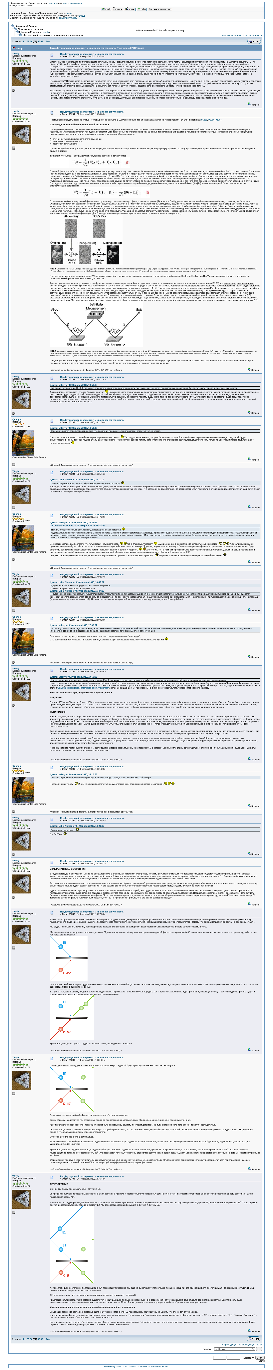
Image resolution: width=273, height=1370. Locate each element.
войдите (53, 3)
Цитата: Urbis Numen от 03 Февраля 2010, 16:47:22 (77, 582)
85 (28, 41)
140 (48, 41)
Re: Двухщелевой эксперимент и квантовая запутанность (92, 54)
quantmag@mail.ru (68, 18)
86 (31, 41)
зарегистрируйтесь (72, 3)
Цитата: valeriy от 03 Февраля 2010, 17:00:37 (73, 625)
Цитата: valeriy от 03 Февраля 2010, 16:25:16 (73, 522)
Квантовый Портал (26, 26)
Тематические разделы (30, 29)
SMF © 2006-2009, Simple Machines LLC (149, 1366)
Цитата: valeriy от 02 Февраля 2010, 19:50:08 (73, 385)
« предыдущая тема (232, 35)
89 (42, 41)
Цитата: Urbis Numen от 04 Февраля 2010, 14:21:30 (77, 826)
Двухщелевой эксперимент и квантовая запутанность (53, 35)
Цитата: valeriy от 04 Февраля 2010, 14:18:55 (73, 774)
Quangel (16, 419)
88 (39, 41)
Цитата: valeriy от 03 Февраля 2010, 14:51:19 (73, 428)
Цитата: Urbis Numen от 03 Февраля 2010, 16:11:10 (77, 479)
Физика (25, 32)
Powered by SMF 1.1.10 (115, 1366)
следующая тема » (252, 35)
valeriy (46, 32)
